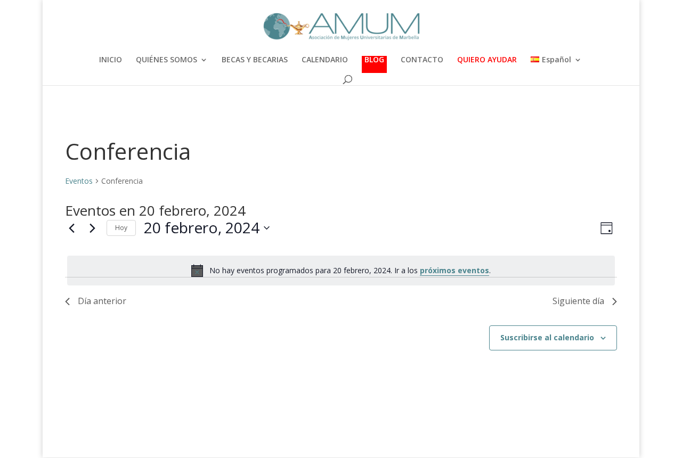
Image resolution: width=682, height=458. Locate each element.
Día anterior (102, 301)
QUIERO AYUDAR (487, 60)
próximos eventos (454, 270)
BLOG (374, 60)
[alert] (341, 270)
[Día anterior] (71, 228)
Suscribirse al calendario (547, 337)
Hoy (121, 227)
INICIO (110, 60)
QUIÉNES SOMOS (166, 60)
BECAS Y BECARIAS (255, 60)
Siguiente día (578, 301)
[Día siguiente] (92, 228)
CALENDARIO (325, 60)
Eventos (79, 181)
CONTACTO (422, 60)
